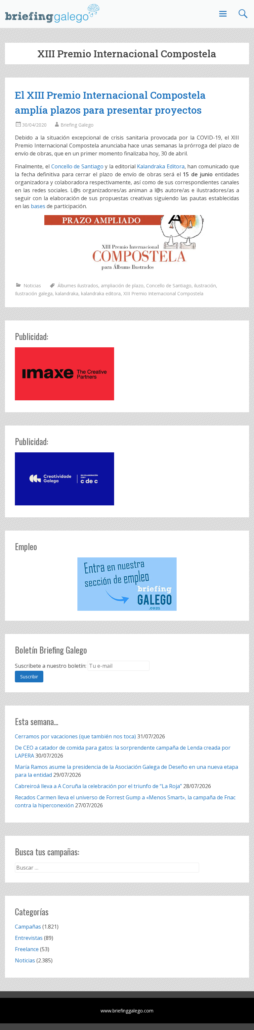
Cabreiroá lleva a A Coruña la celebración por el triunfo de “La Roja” (98, 786)
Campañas (28, 926)
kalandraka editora (101, 293)
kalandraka (66, 293)
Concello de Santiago (77, 166)
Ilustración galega (34, 293)
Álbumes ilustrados (78, 285)
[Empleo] (127, 584)
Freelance (27, 949)
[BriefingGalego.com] (52, 13)
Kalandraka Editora (161, 166)
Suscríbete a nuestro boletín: (50, 665)
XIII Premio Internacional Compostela (163, 293)
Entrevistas (29, 938)
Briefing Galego (77, 125)
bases (38, 206)
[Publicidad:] (64, 398)
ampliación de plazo (122, 285)
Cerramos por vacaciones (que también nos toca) (75, 736)
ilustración (205, 285)
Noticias (32, 285)
